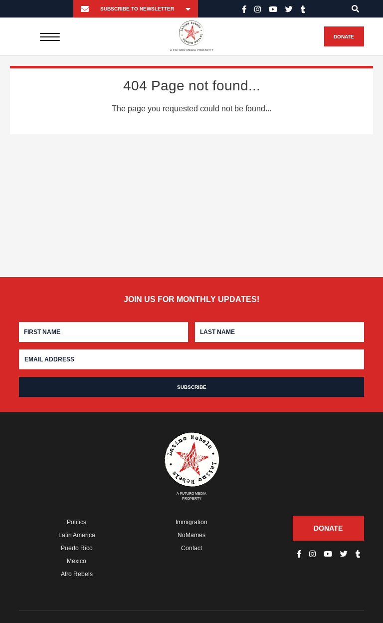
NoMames (191, 535)
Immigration (191, 522)
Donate (344, 36)
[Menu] (50, 36)
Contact (191, 548)
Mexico (76, 561)
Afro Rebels (77, 574)
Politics (76, 522)
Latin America (76, 535)
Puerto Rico (77, 548)
